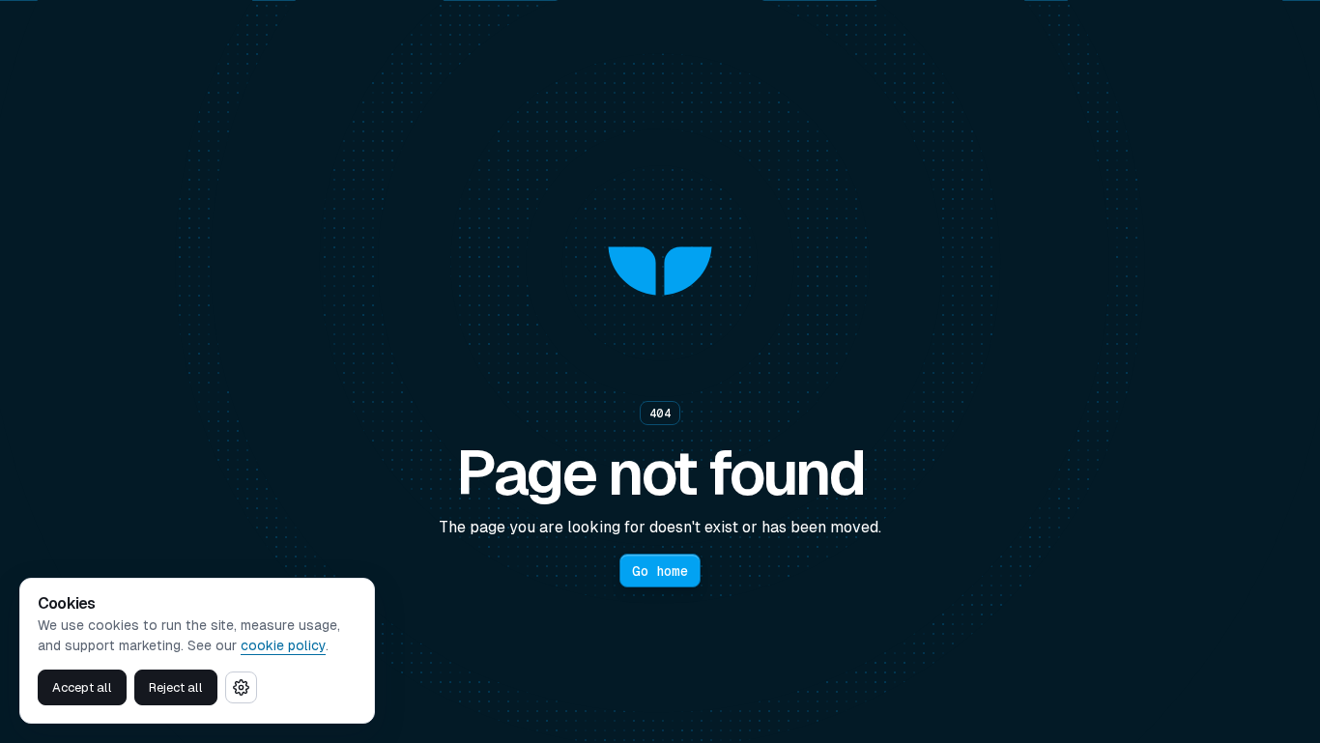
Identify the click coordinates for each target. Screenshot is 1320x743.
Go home (660, 571)
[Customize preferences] (241, 687)
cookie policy (283, 645)
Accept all (82, 687)
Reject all (176, 687)
